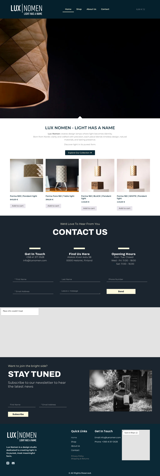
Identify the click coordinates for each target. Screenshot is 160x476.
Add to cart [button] (18, 206)
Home (68, 9)
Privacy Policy (77, 456)
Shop (79, 9)
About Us (91, 9)
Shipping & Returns (80, 459)
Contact (105, 9)
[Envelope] (13, 463)
